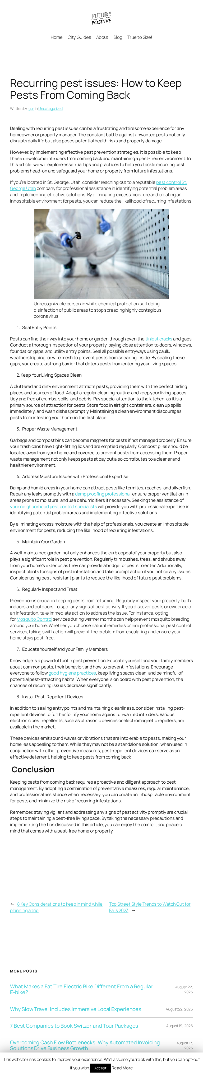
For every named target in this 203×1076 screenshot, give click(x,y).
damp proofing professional (102, 494)
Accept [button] (100, 1067)
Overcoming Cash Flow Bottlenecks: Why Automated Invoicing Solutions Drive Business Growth (85, 1045)
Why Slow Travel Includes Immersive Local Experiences (75, 1009)
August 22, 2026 (184, 989)
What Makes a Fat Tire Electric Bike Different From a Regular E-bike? (81, 989)
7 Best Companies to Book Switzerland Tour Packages (74, 1026)
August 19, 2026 (179, 1025)
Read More (122, 1068)
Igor (31, 108)
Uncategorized (50, 108)
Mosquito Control (34, 619)
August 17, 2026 (185, 1045)
